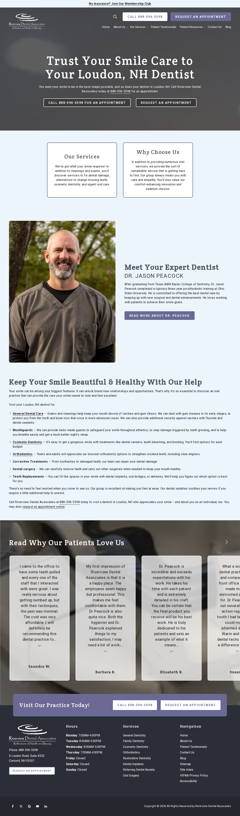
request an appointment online (43, 506)
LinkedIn (46, 806)
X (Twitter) (21, 806)
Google (29, 806)
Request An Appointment (200, 17)
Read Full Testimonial (39, 645)
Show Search (115, 17)
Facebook (12, 806)
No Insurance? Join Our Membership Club (120, 3)
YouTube (37, 806)
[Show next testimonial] (226, 542)
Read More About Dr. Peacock (159, 315)
